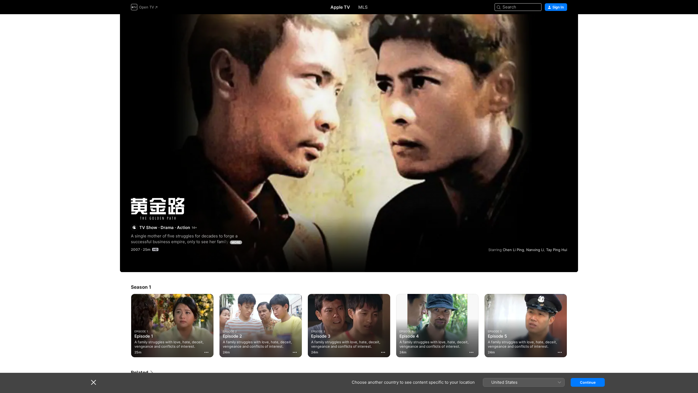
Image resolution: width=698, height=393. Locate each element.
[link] (142, 373)
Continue (588, 382)
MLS (363, 7)
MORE (235, 242)
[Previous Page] (125, 325)
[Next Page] (572, 325)
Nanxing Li (535, 250)
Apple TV (340, 7)
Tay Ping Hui (556, 250)
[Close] (93, 382)
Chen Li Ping (513, 250)
